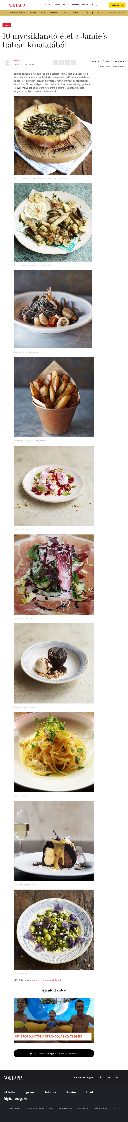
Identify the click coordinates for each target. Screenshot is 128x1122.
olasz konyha (118, 61)
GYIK (116, 1108)
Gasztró (75, 5)
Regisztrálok (121, 13)
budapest (96, 61)
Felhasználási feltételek (40, 1108)
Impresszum (15, 1108)
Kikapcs (66, 5)
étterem (106, 61)
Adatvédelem (65, 1108)
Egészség (56, 5)
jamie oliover (118, 66)
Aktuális (46, 5)
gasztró (75, 13)
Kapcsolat (83, 1108)
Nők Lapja (17, 5)
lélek (65, 13)
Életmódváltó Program (17, 13)
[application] (54, 1020)
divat (43, 13)
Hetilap (85, 5)
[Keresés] (87, 13)
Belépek (111, 13)
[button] (97, 5)
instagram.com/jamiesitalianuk (46, 980)
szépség (33, 13)
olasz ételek (105, 66)
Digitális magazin (16, 1098)
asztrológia (54, 13)
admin (17, 60)
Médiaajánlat (101, 1108)
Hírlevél (100, 13)
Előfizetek (117, 5)
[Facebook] (92, 13)
